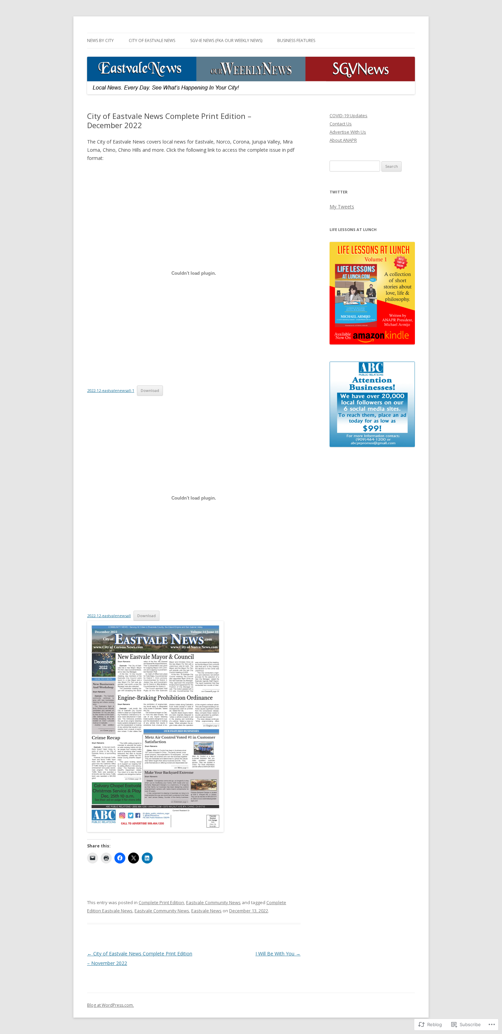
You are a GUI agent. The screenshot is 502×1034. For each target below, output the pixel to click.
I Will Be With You (278, 953)
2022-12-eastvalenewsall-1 (110, 390)
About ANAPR (343, 140)
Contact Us (341, 124)
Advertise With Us (348, 132)
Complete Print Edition (161, 902)
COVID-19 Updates (348, 115)
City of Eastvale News (152, 40)
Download (150, 390)
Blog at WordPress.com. (110, 1005)
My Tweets (342, 206)
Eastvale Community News (213, 902)
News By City (100, 40)
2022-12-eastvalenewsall (109, 615)
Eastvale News (206, 911)
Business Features (296, 40)
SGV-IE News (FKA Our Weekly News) (226, 40)
